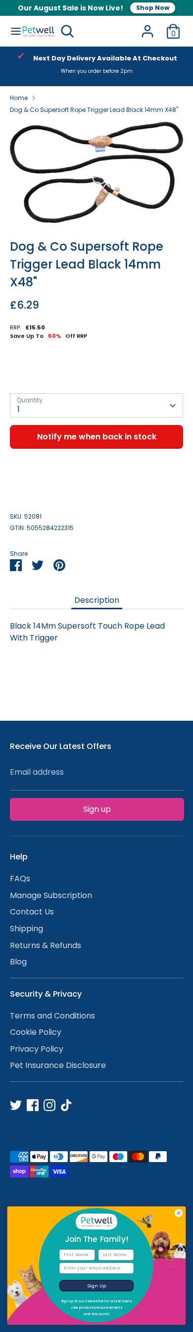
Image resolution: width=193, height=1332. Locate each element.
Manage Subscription (51, 895)
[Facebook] (33, 1105)
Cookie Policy (35, 1032)
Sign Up (96, 1285)
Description (96, 600)
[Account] (147, 27)
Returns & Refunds (45, 945)
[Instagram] (49, 1105)
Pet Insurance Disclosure (58, 1065)
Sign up (97, 809)
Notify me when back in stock (96, 436)
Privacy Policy (36, 1049)
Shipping (26, 928)
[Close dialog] (179, 1213)
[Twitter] (16, 1105)
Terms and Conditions (52, 1015)
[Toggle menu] (11, 31)
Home (19, 98)
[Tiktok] (66, 1105)
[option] (96, 66)
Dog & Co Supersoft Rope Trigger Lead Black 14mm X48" (94, 110)
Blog (18, 961)
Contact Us (32, 911)
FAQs (20, 878)
